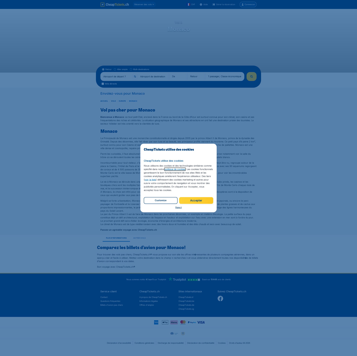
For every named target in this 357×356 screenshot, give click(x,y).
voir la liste (150, 179)
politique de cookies (175, 169)
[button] (178, 207)
